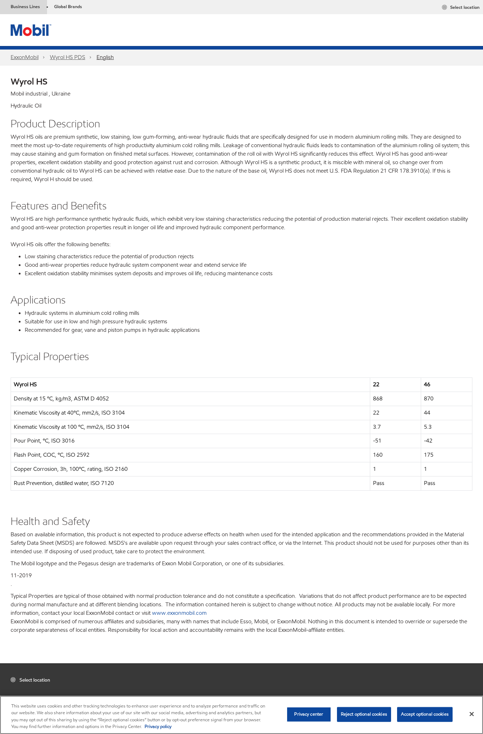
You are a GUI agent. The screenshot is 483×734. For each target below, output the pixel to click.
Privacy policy (158, 726)
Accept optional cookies (425, 714)
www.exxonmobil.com (179, 613)
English (105, 57)
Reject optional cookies (364, 714)
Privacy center (308, 714)
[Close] (471, 714)
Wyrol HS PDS (67, 57)
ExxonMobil (25, 57)
